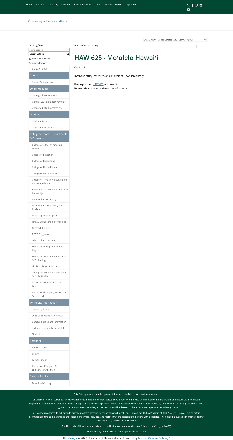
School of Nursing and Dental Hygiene (47, 248)
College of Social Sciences (45, 173)
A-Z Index (40, 4)
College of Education (42, 154)
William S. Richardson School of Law (48, 284)
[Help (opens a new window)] (202, 46)
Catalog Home (39, 68)
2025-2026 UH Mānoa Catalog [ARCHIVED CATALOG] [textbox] (168, 39)
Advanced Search (39, 63)
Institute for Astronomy (44, 199)
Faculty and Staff (82, 4)
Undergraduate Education (45, 95)
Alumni (108, 4)
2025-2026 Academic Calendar (47, 315)
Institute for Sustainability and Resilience (47, 207)
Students (65, 4)
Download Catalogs (42, 383)
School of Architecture (43, 240)
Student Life (38, 334)
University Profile (40, 309)
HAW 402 (98, 84)
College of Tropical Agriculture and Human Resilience (49, 181)
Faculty (35, 353)
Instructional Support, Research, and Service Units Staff (48, 368)
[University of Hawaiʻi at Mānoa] (47, 21)
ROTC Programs (40, 234)
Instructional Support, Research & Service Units (49, 294)
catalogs (71, 438)
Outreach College (41, 227)
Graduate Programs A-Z (44, 127)
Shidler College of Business (46, 266)
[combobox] (175, 39)
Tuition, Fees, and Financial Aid (48, 327)
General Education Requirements (49, 101)
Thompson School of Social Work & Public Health (49, 274)
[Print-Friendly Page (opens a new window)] (198, 46)
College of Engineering (43, 160)
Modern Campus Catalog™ (154, 438)
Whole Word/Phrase (41, 58)
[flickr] (201, 5)
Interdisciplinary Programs (45, 215)
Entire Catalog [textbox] (36, 49)
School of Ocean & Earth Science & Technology (49, 258)
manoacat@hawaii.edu (102, 403)
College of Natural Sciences (46, 167)
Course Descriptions (42, 82)
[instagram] (196, 5)
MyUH (118, 4)
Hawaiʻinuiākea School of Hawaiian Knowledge (50, 191)
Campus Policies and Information (49, 321)
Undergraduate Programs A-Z (47, 107)
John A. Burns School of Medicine (49, 221)
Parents (98, 4)
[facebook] (192, 5)
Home (29, 4)
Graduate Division (41, 121)
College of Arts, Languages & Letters (47, 146)
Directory (53, 4)
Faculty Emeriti (39, 359)
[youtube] (188, 9)
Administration (39, 347)
